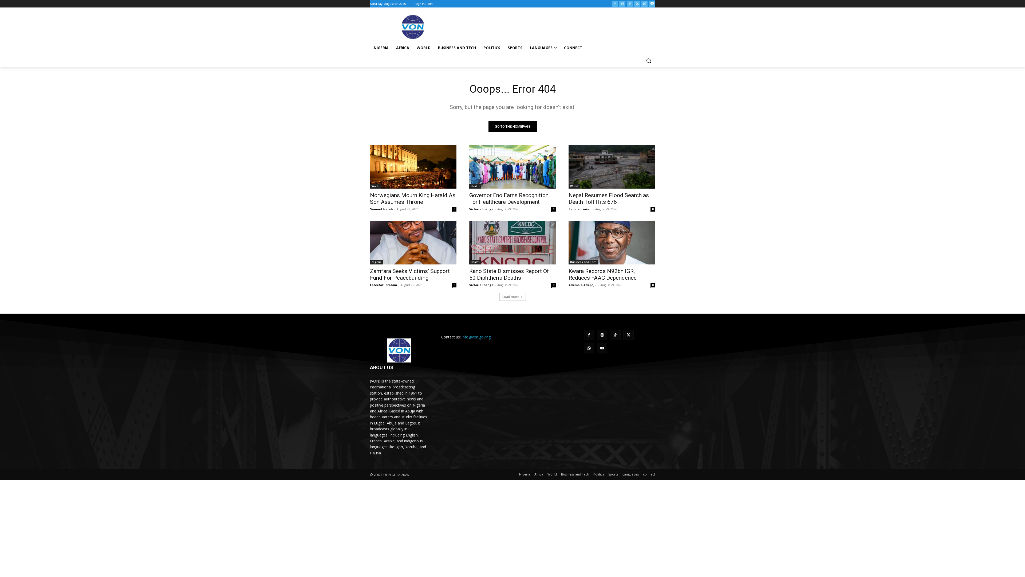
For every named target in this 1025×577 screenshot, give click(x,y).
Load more (510, 296)
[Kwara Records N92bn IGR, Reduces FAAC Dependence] (612, 242)
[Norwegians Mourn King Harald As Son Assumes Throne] (413, 167)
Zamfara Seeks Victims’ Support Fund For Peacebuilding (410, 274)
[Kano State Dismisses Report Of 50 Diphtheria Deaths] (512, 242)
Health (475, 186)
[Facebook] (615, 4)
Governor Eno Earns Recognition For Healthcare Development (509, 198)
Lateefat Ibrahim (383, 285)
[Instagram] (622, 4)
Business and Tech (583, 262)
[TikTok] (630, 4)
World (376, 186)
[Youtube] (652, 4)
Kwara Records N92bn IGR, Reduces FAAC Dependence (603, 274)
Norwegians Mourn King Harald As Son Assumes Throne (412, 198)
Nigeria (376, 262)
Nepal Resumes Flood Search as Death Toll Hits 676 (609, 198)
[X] (637, 4)
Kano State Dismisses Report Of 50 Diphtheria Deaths (509, 274)
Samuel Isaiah (381, 209)
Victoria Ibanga (481, 209)
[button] (648, 60)
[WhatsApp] (644, 4)
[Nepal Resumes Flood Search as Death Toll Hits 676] (612, 167)
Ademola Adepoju (583, 285)
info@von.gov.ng (476, 337)
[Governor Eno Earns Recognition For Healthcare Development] (512, 167)
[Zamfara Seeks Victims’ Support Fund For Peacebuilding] (413, 242)
